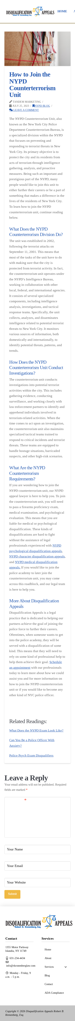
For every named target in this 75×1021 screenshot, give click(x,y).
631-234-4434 (17, 958)
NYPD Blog (42, 105)
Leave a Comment (26, 110)
